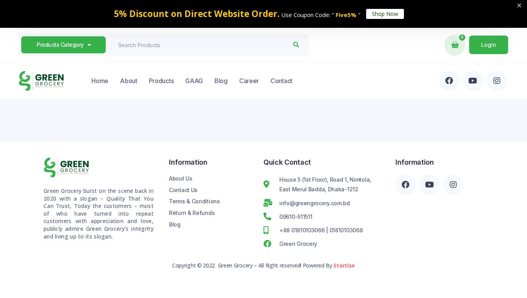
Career (249, 81)
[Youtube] (473, 81)
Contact (281, 81)
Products (161, 81)
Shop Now (385, 13)
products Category (60, 44)
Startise (344, 265)
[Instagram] (497, 81)
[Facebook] (449, 81)
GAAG (194, 81)
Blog (221, 81)
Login (488, 44)
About (128, 81)
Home (99, 81)
